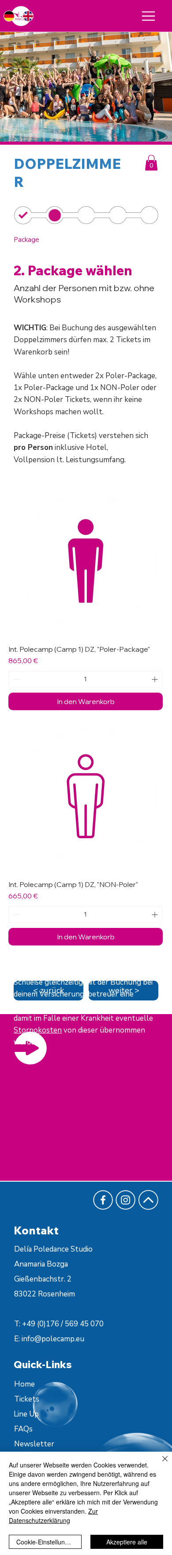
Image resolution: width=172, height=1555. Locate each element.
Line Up (26, 1414)
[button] (151, 163)
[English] (27, 16)
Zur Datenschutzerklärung (53, 1516)
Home (24, 1384)
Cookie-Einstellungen (45, 1541)
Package (26, 239)
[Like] (150, 215)
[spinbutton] (85, 679)
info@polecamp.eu (53, 1339)
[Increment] (155, 679)
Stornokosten (38, 1030)
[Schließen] (159, 1464)
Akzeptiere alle (126, 1541)
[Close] (148, 16)
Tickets (26, 1399)
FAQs (23, 1429)
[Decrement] (15, 679)
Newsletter (34, 1444)
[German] (9, 16)
